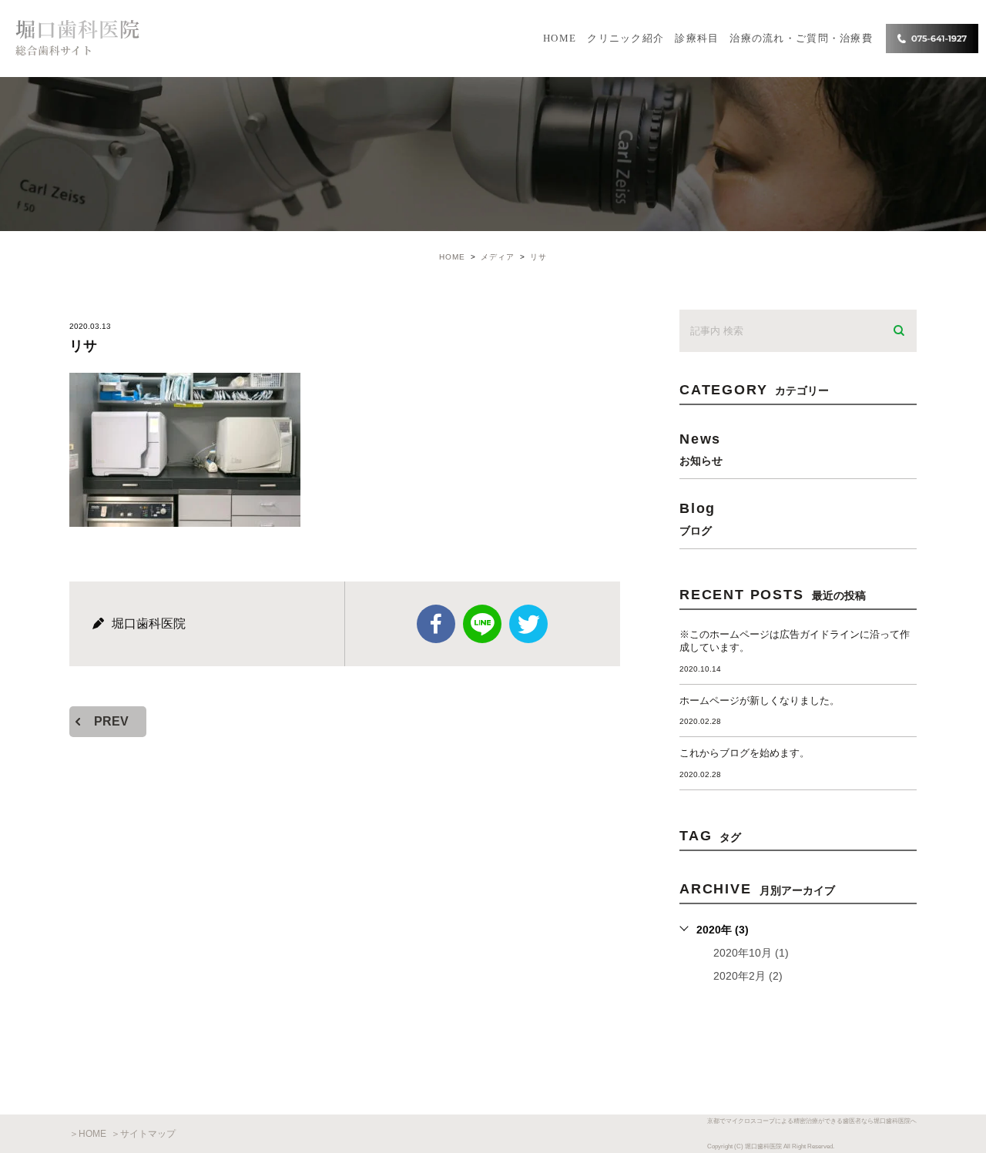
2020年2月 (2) (748, 976)
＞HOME (87, 1133)
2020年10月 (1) (751, 953)
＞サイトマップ (143, 1133)
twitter (528, 624)
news (701, 448)
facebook (436, 624)
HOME (559, 38)
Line (482, 624)
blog (697, 518)
